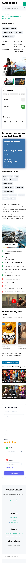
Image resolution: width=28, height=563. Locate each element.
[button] (26, 81)
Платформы (14, 517)
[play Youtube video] (14, 301)
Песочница (19, 187)
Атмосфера (13, 180)
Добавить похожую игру (10, 362)
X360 (4, 180)
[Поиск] (24, 8)
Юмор (13, 199)
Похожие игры (7, 32)
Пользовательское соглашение (14, 536)
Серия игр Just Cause (9, 195)
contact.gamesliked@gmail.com (14, 500)
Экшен (5, 199)
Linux (4, 176)
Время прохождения (9, 28)
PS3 (16, 176)
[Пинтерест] (14, 505)
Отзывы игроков (8, 36)
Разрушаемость (8, 191)
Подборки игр (14, 522)
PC (11, 176)
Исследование (7, 183)
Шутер (22, 195)
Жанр (14, 520)
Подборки (19, 32)
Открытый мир (7, 187)
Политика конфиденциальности (14, 533)
